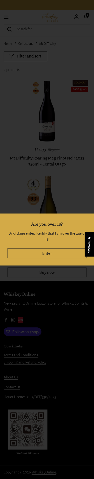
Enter (47, 253)
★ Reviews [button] (89, 244)
